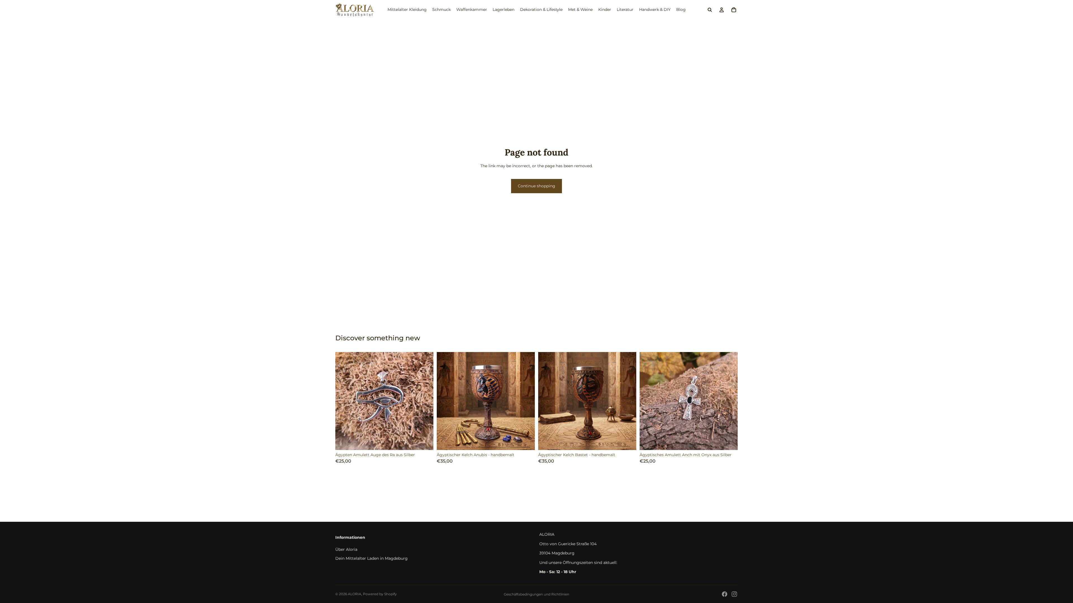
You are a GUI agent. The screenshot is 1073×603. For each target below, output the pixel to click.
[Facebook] (724, 594)
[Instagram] (734, 594)
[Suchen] (710, 10)
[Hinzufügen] (425, 441)
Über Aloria (346, 549)
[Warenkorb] (734, 10)
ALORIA (354, 594)
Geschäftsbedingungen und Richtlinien (536, 594)
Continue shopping (536, 185)
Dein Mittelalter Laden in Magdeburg (371, 558)
